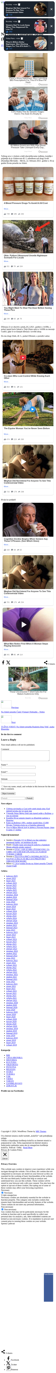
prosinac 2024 (12, 895)
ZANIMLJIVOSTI (14, 1083)
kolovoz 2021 (12, 984)
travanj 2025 (11, 885)
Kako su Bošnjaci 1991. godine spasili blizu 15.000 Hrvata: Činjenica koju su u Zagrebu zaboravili (27, 824)
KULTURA (11, 1062)
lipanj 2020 (10, 1017)
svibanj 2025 (11, 883)
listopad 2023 (11, 928)
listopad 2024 (11, 899)
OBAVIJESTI (12, 1065)
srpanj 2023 (11, 935)
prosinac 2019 (12, 1028)
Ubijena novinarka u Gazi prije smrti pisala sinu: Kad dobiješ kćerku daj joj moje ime (28, 810)
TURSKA (10, 1074)
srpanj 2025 (11, 878)
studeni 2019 (11, 1031)
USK (8, 1076)
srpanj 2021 (11, 986)
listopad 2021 (11, 979)
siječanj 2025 (11, 892)
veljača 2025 (11, 890)
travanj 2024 (11, 913)
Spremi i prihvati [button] (8, 1223)
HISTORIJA (11, 1060)
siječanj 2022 (11, 972)
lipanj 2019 (10, 1043)
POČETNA (11, 1067)
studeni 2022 (11, 953)
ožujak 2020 (11, 1024)
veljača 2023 (11, 946)
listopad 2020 (11, 1007)
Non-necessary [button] (7, 1207)
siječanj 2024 (11, 921)
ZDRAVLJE (11, 1086)
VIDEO (9, 1079)
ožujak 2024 (11, 916)
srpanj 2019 (11, 1040)
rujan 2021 (10, 982)
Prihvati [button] (12, 1147)
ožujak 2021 (11, 996)
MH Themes (41, 1131)
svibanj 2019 (11, 1045)
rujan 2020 (10, 1010)
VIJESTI (10, 1081)
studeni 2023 (11, 925)
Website (4, 779)
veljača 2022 (11, 970)
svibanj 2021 (11, 991)
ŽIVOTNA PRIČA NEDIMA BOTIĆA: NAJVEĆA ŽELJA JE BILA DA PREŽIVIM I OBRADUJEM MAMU (27, 858)
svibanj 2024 (11, 911)
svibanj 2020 (11, 1019)
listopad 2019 (11, 1033)
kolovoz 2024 (12, 904)
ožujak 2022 (11, 967)
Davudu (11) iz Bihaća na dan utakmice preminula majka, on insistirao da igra (26, 841)
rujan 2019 (10, 1035)
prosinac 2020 (12, 1003)
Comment (5, 749)
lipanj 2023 (10, 937)
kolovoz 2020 (12, 1012)
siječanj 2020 (11, 1026)
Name (4, 765)
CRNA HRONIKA (14, 1058)
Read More (27, 1147)
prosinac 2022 (12, 951)
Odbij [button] (19, 1147)
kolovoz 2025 (12, 876)
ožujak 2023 (11, 944)
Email (3, 772)
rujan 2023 (10, 930)
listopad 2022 (11, 956)
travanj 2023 (11, 942)
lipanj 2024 (10, 909)
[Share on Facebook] (3, 664)
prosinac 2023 (12, 923)
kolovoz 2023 (12, 932)
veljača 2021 (11, 998)
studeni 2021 (11, 977)
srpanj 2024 (11, 906)
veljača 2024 (11, 918)
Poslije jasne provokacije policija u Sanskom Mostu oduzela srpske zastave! (28, 846)
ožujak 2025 (11, 888)
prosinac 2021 (12, 974)
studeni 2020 (11, 1005)
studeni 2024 (11, 897)
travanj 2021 (11, 993)
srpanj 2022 (11, 963)
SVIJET (9, 1072)
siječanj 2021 (11, 1000)
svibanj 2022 (11, 965)
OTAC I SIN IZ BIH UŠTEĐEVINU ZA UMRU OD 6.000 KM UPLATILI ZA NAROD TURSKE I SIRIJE (27, 851)
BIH (8, 1055)
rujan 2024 (10, 902)
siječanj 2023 (11, 949)
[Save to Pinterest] (8, 1368)
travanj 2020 (11, 1021)
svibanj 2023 (11, 939)
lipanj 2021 (10, 989)
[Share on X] (8, 664)
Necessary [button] (5, 1190)
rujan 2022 (10, 958)
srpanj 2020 (11, 1014)
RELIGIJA (10, 1069)
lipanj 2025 (10, 881)
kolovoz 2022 (12, 960)
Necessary (8, 1193)
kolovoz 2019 (12, 1038)
